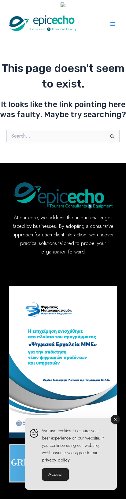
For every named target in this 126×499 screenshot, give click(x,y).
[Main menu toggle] (113, 24)
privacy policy (56, 460)
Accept (55, 474)
